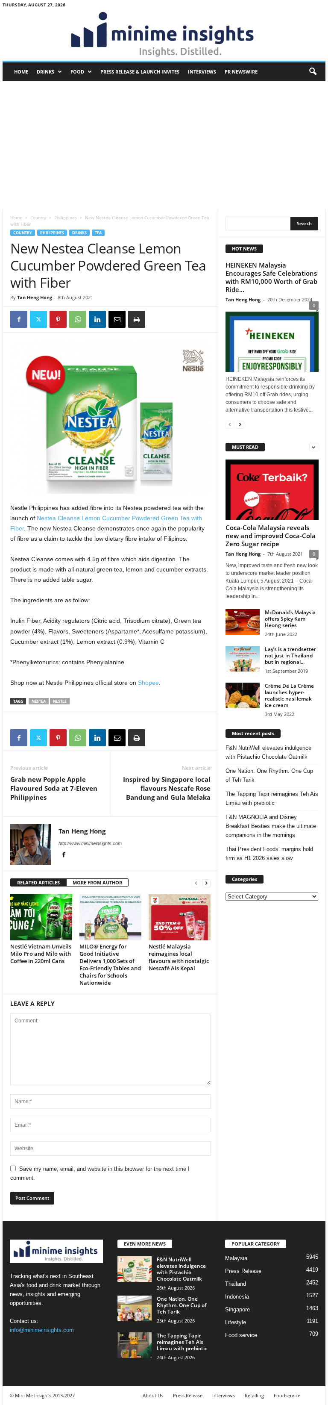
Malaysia (236, 1258)
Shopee (148, 682)
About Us (153, 1395)
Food (77, 71)
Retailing (254, 1395)
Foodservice (287, 1395)
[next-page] (206, 882)
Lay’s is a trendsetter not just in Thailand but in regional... (290, 655)
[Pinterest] (58, 319)
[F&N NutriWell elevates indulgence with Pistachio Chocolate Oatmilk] (134, 1269)
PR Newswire (241, 71)
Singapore (237, 1309)
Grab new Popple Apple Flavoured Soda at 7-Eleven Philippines (53, 788)
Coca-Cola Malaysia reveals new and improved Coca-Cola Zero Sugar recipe (271, 535)
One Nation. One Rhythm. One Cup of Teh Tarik (269, 775)
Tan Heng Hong (34, 297)
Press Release (243, 1271)
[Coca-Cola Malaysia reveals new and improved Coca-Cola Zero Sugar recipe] (272, 489)
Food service (241, 1335)
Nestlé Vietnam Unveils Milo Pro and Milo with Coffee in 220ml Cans (40, 954)
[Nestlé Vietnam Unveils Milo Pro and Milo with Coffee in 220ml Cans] (41, 917)
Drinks (45, 71)
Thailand (235, 1284)
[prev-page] (196, 882)
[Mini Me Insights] (164, 35)
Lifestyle (235, 1322)
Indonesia (237, 1296)
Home (21, 71)
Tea (98, 233)
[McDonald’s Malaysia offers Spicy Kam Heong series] (243, 622)
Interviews (202, 71)
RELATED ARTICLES (38, 882)
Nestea (39, 701)
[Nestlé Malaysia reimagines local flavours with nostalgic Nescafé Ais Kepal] (180, 917)
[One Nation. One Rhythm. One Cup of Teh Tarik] (134, 1308)
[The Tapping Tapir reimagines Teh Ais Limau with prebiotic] (134, 1345)
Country (38, 218)
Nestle (60, 701)
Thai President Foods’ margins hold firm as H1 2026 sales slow (269, 853)
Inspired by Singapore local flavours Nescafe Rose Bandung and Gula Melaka (167, 788)
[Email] (117, 319)
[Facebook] (18, 319)
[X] (38, 319)
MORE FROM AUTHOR (97, 882)
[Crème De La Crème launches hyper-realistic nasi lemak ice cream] (243, 695)
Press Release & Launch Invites (139, 71)
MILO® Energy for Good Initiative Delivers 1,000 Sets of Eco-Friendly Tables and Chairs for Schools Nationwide (110, 965)
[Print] (136, 319)
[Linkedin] (97, 319)
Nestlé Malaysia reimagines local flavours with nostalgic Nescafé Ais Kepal (179, 957)
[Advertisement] (164, 145)
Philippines (65, 218)
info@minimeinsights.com (42, 1330)
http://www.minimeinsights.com (90, 843)
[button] (312, 71)
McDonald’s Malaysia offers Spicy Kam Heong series (290, 619)
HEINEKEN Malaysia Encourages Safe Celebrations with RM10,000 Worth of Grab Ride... (271, 277)
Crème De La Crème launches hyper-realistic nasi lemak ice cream (289, 695)
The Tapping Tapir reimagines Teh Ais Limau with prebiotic (272, 798)
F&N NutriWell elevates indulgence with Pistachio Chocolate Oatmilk (268, 752)
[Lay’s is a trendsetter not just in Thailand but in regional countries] (243, 659)
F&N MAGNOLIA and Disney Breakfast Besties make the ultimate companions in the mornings (271, 826)
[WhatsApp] (77, 319)
